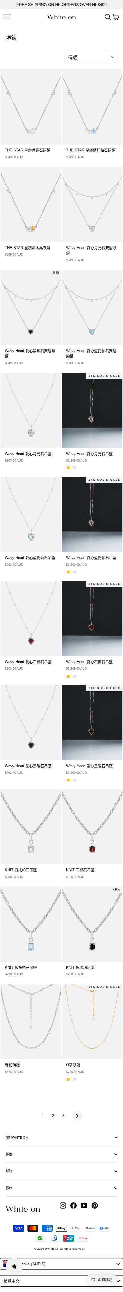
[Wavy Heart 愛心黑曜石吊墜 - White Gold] (74, 780)
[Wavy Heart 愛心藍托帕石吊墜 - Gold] (68, 572)
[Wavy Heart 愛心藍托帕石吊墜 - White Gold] (74, 572)
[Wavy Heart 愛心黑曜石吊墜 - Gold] (68, 780)
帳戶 (9, 1188)
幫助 (9, 1171)
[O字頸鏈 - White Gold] (74, 1079)
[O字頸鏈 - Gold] (68, 1079)
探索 (9, 1154)
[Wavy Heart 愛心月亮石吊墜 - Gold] (68, 468)
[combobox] (61, 1264)
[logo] (61, 17)
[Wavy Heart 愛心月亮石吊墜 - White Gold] (74, 468)
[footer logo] (23, 1209)
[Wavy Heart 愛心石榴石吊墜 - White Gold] (74, 676)
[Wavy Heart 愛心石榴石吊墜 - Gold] (68, 676)
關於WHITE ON (17, 1137)
